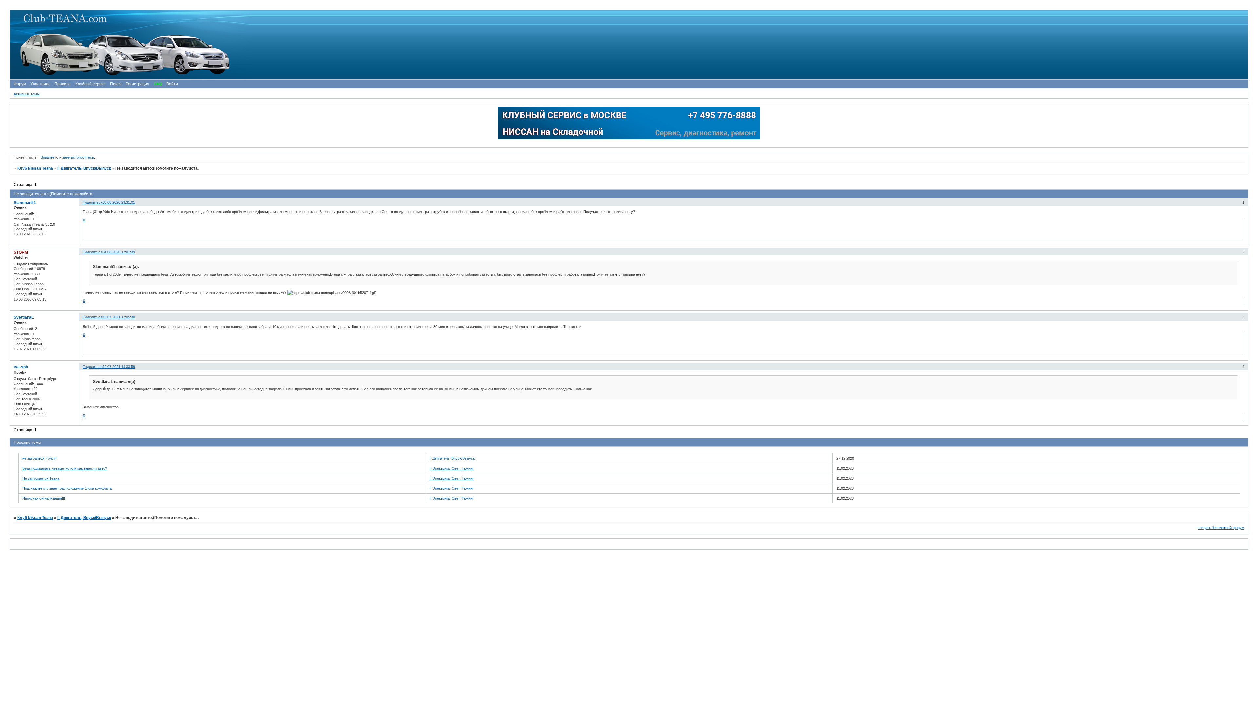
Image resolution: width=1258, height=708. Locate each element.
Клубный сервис (90, 84)
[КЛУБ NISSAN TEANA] (628, 44)
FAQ (158, 84)
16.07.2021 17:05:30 (119, 317)
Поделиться (93, 202)
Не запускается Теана (40, 478)
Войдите (47, 157)
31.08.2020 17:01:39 (119, 252)
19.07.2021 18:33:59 (119, 367)
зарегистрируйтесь (78, 157)
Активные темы (27, 94)
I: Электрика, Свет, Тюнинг (451, 468)
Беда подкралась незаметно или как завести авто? (64, 468)
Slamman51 (25, 202)
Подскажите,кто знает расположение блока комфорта (67, 488)
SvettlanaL (24, 317)
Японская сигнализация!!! (43, 498)
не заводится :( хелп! (39, 458)
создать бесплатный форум (1221, 528)
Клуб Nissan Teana (35, 168)
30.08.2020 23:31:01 (119, 202)
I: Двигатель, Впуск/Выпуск (84, 168)
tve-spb (21, 367)
